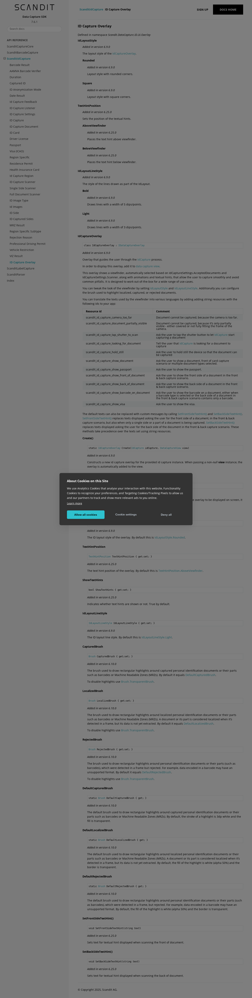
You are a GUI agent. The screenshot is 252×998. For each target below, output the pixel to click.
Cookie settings (126, 514)
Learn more (74, 503)
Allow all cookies (85, 514)
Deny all (166, 514)
